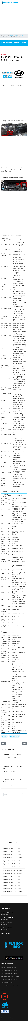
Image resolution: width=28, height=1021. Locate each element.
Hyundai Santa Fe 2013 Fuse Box (12, 854)
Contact (3, 990)
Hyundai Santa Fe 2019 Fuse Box (12, 873)
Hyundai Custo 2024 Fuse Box (12, 767)
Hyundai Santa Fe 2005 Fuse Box (12, 888)
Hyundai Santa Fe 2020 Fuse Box (12, 876)
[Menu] (26, 2)
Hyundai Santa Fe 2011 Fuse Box (12, 848)
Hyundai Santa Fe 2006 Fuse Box (12, 892)
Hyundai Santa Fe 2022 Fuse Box (12, 879)
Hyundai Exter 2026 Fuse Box (14, 754)
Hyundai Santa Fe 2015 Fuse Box (12, 861)
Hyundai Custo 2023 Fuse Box (12, 781)
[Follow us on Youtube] (14, 996)
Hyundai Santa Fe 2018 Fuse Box (12, 870)
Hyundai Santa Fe (14, 736)
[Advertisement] (14, 19)
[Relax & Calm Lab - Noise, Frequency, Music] (14, 958)
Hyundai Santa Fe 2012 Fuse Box (12, 851)
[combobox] (13, 794)
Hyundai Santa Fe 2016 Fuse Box (12, 864)
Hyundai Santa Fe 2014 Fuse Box (12, 858)
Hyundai (3, 64)
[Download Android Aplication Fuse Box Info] (14, 1004)
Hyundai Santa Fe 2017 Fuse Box (12, 867)
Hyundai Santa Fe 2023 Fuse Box (12, 882)
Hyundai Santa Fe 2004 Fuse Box (12, 885)
